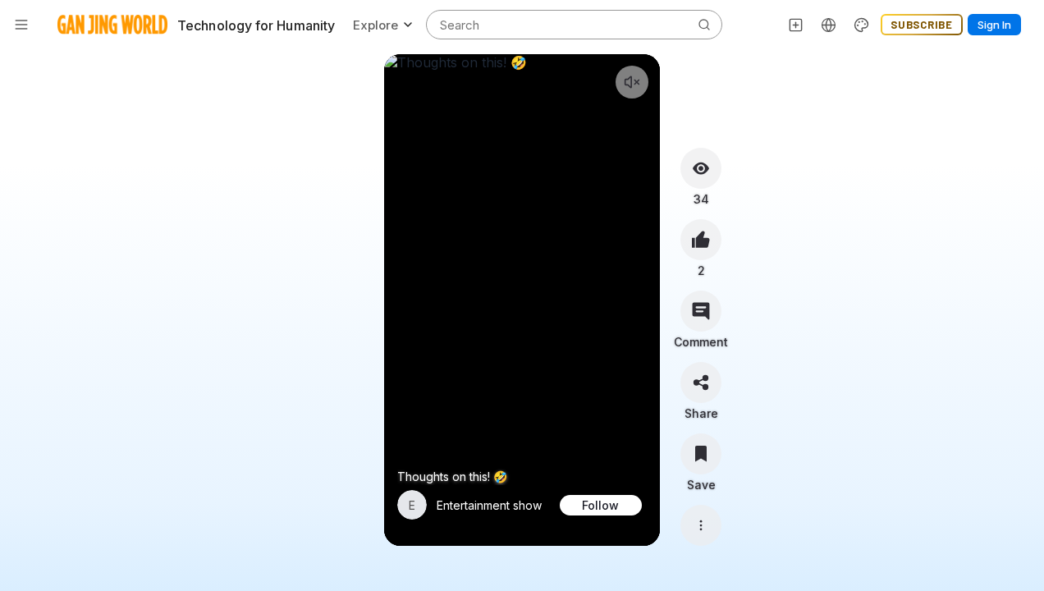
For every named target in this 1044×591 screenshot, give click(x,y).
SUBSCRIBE (922, 24)
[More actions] (701, 525)
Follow (600, 505)
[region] (522, 300)
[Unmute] (632, 82)
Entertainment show (489, 505)
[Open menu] (21, 24)
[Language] (829, 25)
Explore (375, 25)
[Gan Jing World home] (112, 24)
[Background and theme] (862, 25)
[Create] (796, 25)
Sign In (994, 24)
